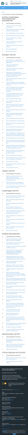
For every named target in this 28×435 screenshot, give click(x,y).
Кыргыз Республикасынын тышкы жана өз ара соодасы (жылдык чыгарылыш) (16, 186)
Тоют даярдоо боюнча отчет (12, 167)
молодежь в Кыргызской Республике (13, 327)
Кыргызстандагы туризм (11, 51)
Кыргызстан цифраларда (11, 49)
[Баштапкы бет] (4, 3)
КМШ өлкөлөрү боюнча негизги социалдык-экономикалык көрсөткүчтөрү (15, 30)
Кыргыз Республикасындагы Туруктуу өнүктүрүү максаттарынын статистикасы (14, 296)
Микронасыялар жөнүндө (11, 349)
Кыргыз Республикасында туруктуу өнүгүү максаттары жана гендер (15, 283)
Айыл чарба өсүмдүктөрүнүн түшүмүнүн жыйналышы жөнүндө (14, 69)
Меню (3, 7)
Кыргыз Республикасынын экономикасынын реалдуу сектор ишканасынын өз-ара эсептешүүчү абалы (15, 152)
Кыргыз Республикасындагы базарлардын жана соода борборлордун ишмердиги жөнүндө (15, 106)
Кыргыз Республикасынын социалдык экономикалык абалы (14, 42)
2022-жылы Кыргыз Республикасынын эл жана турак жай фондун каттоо (16, 358)
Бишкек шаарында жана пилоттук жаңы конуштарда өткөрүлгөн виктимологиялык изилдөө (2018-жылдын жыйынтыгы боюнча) (15, 258)
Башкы (3, 12)
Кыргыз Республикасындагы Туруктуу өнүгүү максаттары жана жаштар (15, 293)
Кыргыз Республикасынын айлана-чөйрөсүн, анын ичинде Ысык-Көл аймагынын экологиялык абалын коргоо (15, 212)
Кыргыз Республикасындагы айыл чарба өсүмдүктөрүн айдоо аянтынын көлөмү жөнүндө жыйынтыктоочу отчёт (14, 95)
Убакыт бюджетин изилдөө (12, 230)
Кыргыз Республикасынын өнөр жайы (14, 155)
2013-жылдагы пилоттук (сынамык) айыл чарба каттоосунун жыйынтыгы (15, 243)
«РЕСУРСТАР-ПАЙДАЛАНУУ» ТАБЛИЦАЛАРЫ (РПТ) (12, 65)
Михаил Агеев (17, 389)
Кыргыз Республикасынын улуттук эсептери (15, 138)
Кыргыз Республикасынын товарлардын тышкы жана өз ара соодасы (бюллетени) (15, 183)
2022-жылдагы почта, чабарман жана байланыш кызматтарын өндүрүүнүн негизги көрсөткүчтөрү (15, 61)
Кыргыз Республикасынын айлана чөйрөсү (15, 35)
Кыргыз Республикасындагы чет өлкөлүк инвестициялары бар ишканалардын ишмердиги (14, 115)
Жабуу (14, 434)
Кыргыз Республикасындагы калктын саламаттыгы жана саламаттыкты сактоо (15, 207)
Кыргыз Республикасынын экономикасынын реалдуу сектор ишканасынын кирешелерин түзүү (15, 142)
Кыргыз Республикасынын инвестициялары (15, 120)
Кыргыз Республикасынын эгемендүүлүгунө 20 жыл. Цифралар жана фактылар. (16, 324)
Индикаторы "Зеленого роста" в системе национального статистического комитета (15, 265)
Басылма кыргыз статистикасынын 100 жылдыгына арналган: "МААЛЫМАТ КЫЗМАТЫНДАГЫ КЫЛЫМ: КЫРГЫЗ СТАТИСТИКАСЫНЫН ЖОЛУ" (14, 252)
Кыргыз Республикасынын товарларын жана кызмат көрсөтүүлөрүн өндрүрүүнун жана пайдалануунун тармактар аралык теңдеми (15, 134)
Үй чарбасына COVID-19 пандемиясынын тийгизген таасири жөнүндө (15, 330)
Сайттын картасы (5, 428)
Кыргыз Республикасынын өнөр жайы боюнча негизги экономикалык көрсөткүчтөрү (16, 158)
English (20, 1)
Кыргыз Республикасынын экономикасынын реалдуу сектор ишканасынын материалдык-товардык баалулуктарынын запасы (15, 147)
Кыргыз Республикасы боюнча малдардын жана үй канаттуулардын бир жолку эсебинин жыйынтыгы (16, 83)
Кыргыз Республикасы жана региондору (14, 33)
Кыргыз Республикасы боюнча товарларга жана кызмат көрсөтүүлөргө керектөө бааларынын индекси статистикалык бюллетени (15, 89)
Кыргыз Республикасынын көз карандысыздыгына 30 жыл (12, 314)
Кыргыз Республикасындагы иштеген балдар (15, 289)
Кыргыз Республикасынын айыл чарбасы (15, 118)
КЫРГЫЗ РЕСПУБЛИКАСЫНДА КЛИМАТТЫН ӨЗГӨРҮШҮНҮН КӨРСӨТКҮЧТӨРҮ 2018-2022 (16, 279)
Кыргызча (12, 1)
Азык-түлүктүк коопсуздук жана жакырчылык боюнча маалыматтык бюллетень (15, 196)
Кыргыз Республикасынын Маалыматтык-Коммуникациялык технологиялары (15, 130)
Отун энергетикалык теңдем (12, 161)
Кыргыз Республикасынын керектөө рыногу (15, 126)
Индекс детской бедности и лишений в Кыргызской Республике (14, 262)
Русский (16, 1)
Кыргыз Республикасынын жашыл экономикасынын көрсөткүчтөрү (13, 310)
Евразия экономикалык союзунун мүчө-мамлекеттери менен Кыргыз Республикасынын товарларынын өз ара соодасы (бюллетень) (14, 178)
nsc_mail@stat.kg (8, 414)
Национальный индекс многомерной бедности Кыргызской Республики (14, 239)
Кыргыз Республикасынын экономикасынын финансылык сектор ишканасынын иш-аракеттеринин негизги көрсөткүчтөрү (15, 345)
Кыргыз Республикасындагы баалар (13, 98)
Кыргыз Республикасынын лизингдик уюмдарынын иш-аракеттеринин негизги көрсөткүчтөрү (14, 340)
